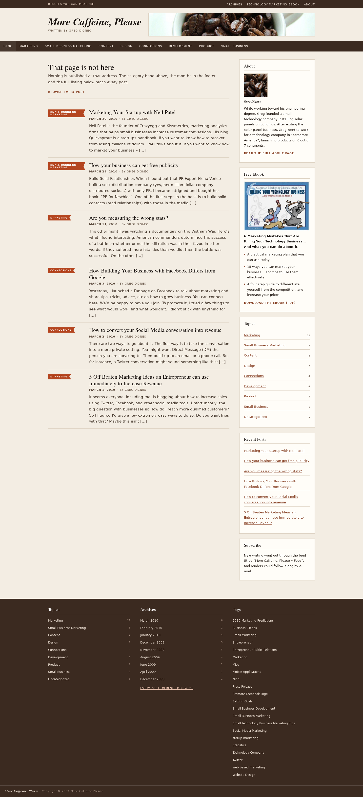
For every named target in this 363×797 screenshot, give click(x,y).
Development (180, 46)
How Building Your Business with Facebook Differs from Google (152, 274)
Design (126, 46)
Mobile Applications (247, 672)
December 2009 (152, 642)
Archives (234, 4)
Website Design (244, 775)
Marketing (29, 46)
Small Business (234, 46)
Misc (236, 664)
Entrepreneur (243, 642)
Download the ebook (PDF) (270, 303)
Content (106, 46)
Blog (8, 46)
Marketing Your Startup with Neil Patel (132, 112)
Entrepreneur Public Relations (255, 650)
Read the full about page (269, 153)
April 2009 (148, 672)
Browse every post (66, 92)
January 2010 (150, 635)
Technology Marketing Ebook (273, 4)
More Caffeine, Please (94, 21)
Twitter (237, 760)
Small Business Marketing (68, 46)
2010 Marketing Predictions (253, 620)
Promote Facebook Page (250, 694)
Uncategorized (255, 417)
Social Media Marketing (250, 730)
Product (206, 46)
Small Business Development (254, 708)
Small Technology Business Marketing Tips (264, 723)
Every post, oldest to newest (166, 688)
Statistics (239, 745)
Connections (150, 46)
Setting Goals (242, 701)
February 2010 (151, 628)
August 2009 (150, 657)
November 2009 (152, 650)
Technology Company (248, 752)
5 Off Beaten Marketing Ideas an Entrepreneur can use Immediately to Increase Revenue (149, 380)
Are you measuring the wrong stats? (128, 217)
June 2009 (148, 664)
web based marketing (249, 767)
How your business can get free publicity (134, 165)
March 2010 (149, 620)
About (309, 4)
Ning (236, 679)
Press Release (242, 686)
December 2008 (152, 679)
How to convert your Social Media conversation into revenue (155, 329)
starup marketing (246, 738)
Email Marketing (245, 635)
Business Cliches (245, 628)
